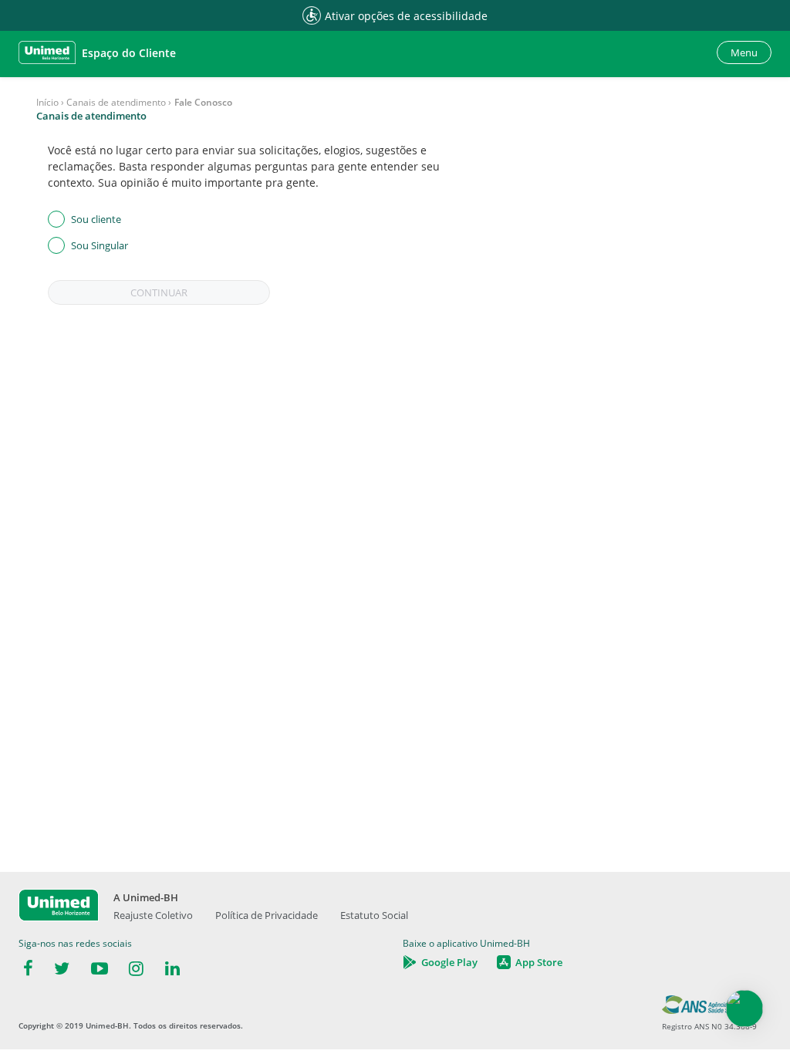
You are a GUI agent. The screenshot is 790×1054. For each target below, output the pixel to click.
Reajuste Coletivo (153, 915)
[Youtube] (99, 969)
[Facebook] (28, 969)
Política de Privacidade (266, 915)
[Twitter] (61, 969)
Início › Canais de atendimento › (103, 102)
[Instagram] (136, 969)
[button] (97, 52)
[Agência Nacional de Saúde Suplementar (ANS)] (709, 1009)
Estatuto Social (374, 915)
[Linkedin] (172, 969)
